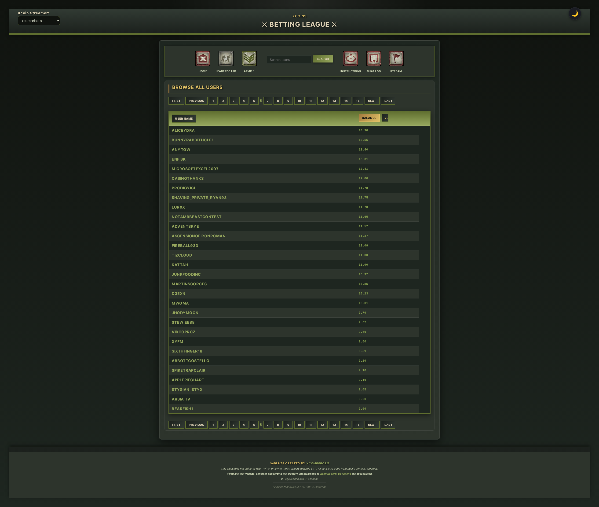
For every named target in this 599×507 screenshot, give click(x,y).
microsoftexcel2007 (195, 168)
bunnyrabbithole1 (193, 140)
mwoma (180, 303)
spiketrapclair (188, 370)
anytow (181, 149)
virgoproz (184, 332)
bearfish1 (182, 408)
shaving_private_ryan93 (199, 197)
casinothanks (188, 178)
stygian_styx (187, 389)
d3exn (179, 293)
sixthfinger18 (187, 351)
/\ (386, 118)
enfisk (179, 159)
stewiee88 (183, 322)
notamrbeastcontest (197, 216)
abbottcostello (190, 360)
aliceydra (183, 130)
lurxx (178, 207)
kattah (180, 264)
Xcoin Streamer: (33, 13)
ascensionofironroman (199, 236)
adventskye (185, 226)
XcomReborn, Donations (335, 473)
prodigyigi (183, 188)
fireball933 (185, 245)
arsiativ (181, 399)
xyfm (177, 341)
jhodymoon (185, 312)
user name (184, 118)
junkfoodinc (186, 274)
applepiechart (188, 380)
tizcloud (182, 255)
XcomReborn (317, 463)
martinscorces (189, 284)
